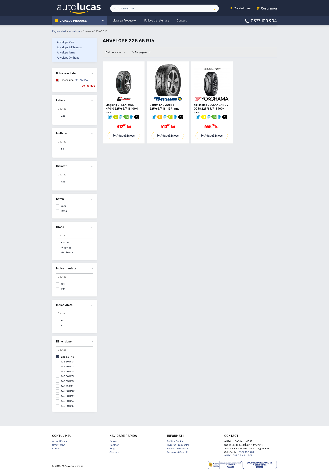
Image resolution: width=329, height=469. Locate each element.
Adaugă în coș (126, 135)
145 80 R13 (67, 401)
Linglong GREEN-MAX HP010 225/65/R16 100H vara (122, 108)
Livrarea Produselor (178, 445)
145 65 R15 (67, 381)
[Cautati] (215, 8)
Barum (65, 242)
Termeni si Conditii (177, 452)
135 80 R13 (67, 371)
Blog (112, 448)
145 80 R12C (68, 396)
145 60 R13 (67, 376)
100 (63, 284)
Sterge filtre (88, 85)
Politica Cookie (175, 441)
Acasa (113, 441)
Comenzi (57, 448)
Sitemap (114, 452)
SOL (250, 455)
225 (63, 115)
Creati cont (58, 445)
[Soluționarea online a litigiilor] (260, 464)
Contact (114, 445)
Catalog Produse (73, 20)
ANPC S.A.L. (239, 455)
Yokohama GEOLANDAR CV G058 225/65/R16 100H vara (211, 108)
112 (63, 288)
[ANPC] (225, 464)
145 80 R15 (67, 406)
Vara (63, 206)
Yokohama (67, 252)
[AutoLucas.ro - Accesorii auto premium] (76, 7)
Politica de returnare (178, 448)
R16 (63, 181)
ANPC (227, 455)
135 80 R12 (67, 366)
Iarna (64, 210)
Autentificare (59, 441)
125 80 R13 (67, 361)
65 (62, 148)
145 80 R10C (68, 391)
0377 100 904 (264, 20)
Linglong (66, 247)
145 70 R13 (67, 386)
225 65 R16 (74, 80)
